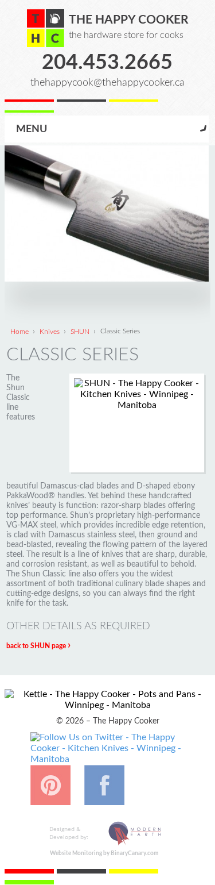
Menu (31, 129)
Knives (50, 331)
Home (19, 331)
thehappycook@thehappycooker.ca (107, 82)
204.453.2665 (107, 62)
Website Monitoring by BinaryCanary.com (104, 853)
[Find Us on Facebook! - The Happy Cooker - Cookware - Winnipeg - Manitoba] (104, 799)
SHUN (80, 331)
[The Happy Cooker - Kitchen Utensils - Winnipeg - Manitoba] (45, 28)
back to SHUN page (38, 645)
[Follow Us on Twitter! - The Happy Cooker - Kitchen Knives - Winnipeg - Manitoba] (107, 759)
